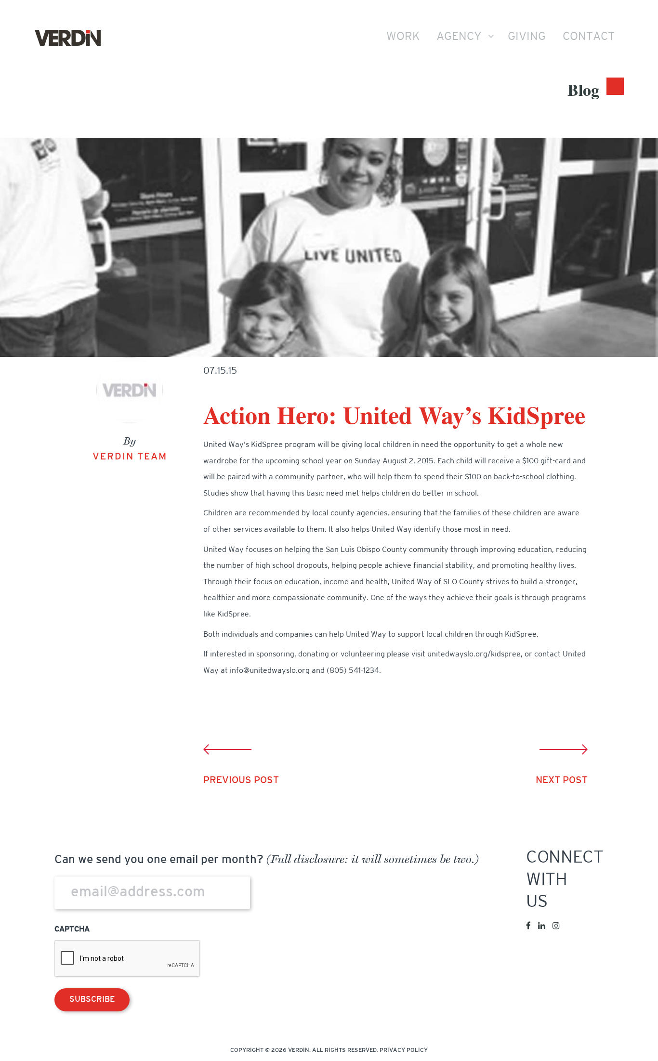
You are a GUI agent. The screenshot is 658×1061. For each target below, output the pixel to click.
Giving (527, 37)
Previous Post (241, 781)
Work (403, 37)
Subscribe (92, 1000)
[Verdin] (68, 38)
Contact (589, 37)
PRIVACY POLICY (404, 1050)
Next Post (562, 781)
